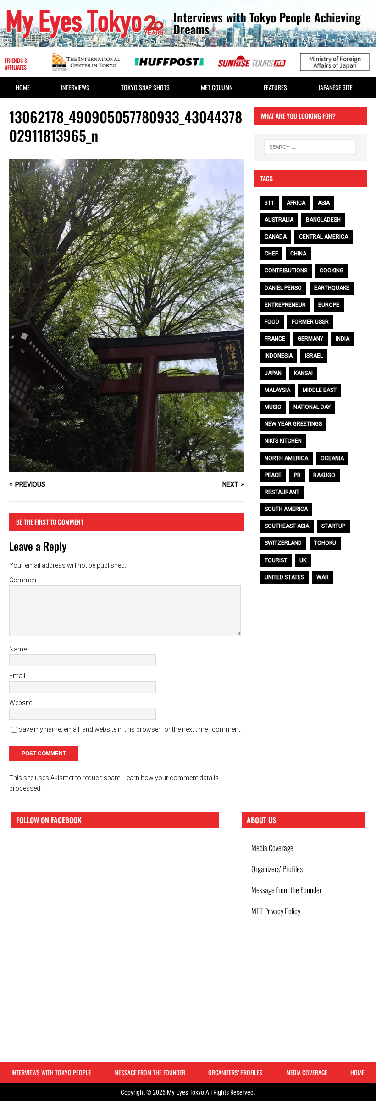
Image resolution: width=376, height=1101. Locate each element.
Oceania (332, 458)
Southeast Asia (287, 526)
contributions (286, 270)
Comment (23, 580)
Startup (333, 526)
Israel (314, 356)
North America (286, 458)
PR (297, 475)
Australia (279, 220)
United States (284, 577)
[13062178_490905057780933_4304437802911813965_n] (126, 467)
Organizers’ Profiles (277, 868)
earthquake (331, 288)
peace (273, 475)
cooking (331, 270)
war (322, 577)
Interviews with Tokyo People (51, 1072)
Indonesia (279, 356)
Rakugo (324, 475)
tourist (276, 560)
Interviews (75, 87)
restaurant (282, 492)
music (273, 407)
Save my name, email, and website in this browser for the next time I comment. (130, 729)
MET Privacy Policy (275, 911)
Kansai (303, 373)
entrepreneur (285, 305)
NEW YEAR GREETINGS (293, 424)
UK (302, 560)
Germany (310, 339)
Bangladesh (323, 220)
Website (20, 702)
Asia (324, 203)
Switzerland (283, 543)
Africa (296, 203)
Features (275, 87)
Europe (328, 305)
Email (17, 675)
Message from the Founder (286, 889)
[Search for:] (310, 147)
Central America (323, 236)
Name (18, 649)
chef (271, 253)
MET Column (216, 87)
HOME (23, 87)
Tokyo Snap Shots (145, 87)
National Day (312, 407)
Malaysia (277, 390)
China (298, 253)
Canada (276, 236)
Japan (273, 373)
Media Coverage (272, 847)
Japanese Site (335, 87)
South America (286, 509)
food (272, 322)
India (342, 339)
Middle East (320, 390)
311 (269, 203)
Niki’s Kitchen (283, 441)
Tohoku (325, 543)
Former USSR (310, 322)
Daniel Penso (283, 288)
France (275, 339)
